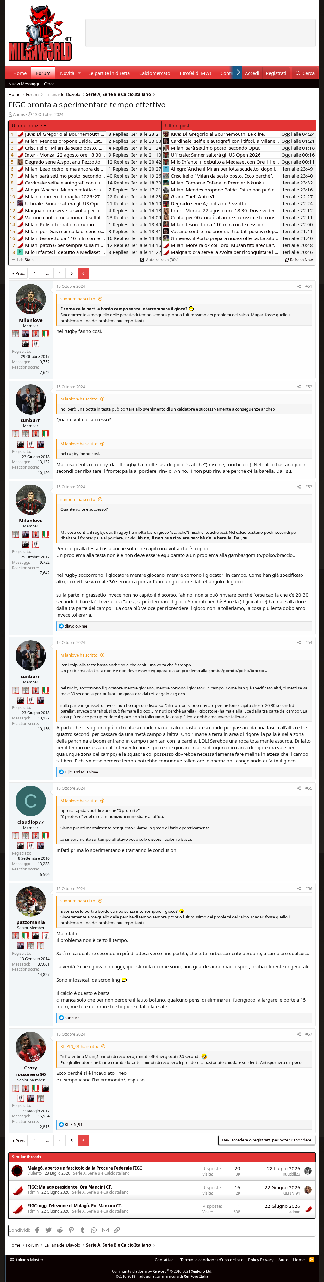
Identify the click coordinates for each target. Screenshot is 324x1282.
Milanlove (31, 320)
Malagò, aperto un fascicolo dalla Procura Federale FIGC (85, 1168)
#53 (308, 487)
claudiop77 (30, 822)
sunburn (31, 420)
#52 (308, 386)
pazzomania (30, 922)
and (81, 772)
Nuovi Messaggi (24, 84)
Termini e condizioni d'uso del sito (212, 1259)
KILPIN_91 (291, 1193)
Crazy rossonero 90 (31, 1070)
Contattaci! (165, 1259)
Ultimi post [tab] (177, 125)
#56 (308, 888)
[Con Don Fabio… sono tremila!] (25, 333)
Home (20, 73)
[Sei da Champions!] (35, 343)
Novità (67, 73)
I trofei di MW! (195, 73)
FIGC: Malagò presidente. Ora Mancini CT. (70, 1187)
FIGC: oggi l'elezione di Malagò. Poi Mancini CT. (75, 1205)
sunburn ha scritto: (78, 299)
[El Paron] (25, 343)
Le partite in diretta (109, 73)
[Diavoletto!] (35, 333)
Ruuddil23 (291, 1174)
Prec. (20, 273)
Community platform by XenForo (162, 1271)
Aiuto (283, 1259)
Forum (43, 73)
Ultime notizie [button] (27, 125)
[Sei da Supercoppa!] (15, 333)
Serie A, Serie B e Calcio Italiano (101, 1173)
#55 (308, 788)
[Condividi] (299, 286)
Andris (19, 114)
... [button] (47, 273)
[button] (79, 73)
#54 (308, 642)
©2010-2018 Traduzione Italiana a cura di (162, 1276)
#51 (308, 286)
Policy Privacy (261, 1259)
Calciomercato (154, 73)
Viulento (35, 1173)
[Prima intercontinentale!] (15, 433)
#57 (308, 1034)
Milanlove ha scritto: (79, 399)
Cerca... (50, 84)
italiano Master (28, 1259)
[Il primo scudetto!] (45, 333)
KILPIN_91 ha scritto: (79, 1046)
